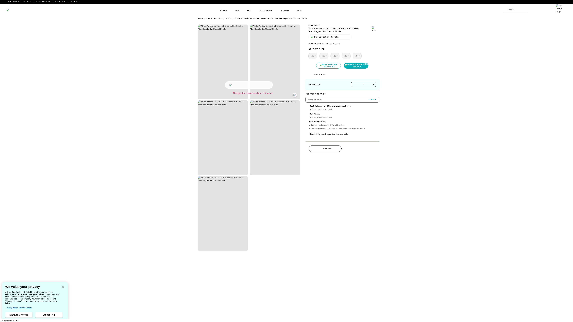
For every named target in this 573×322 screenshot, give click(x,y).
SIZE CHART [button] (320, 77)
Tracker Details (25, 308)
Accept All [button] (49, 315)
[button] (63, 287)
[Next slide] (376, 296)
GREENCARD (14, 2)
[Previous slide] (196, 296)
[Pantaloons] (12, 10)
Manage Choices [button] (18, 315)
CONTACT (74, 2)
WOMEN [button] (223, 10)
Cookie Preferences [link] (9, 320)
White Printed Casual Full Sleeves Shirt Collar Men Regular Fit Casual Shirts (271, 18)
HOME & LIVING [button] (266, 10)
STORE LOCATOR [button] (43, 2)
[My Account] (539, 9)
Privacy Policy (12, 308)
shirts (228, 18)
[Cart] (547, 9)
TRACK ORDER (60, 2)
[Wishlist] (531, 9)
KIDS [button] (249, 10)
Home (200, 18)
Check (373, 103)
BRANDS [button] (285, 10)
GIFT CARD (27, 2)
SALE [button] (299, 10)
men (208, 18)
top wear (217, 18)
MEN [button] (237, 10)
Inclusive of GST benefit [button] (328, 44)
